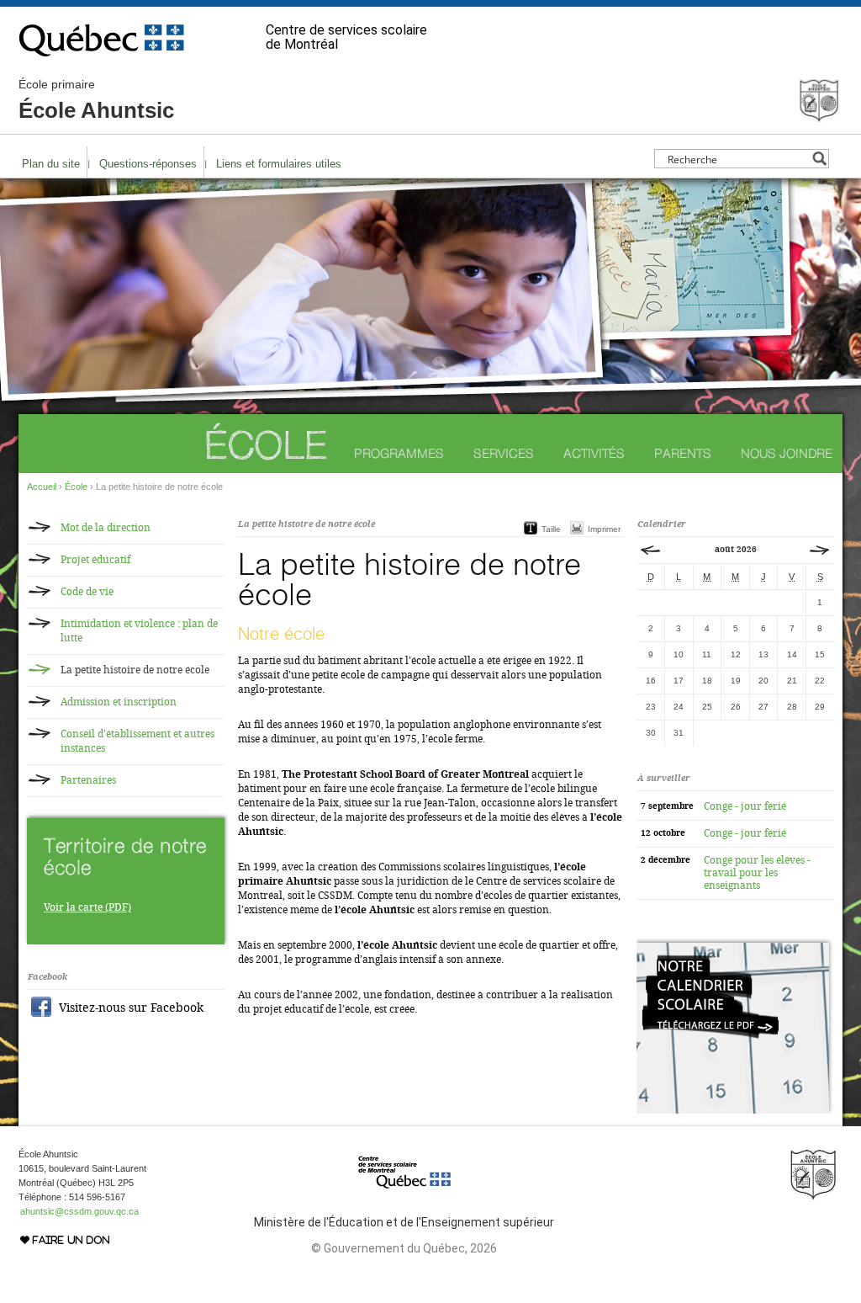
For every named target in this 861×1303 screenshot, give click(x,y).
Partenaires (88, 780)
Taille (551, 529)
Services (503, 453)
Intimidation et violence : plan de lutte (139, 631)
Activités (594, 453)
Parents (682, 453)
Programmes (399, 453)
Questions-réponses (148, 163)
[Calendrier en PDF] (734, 1110)
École (265, 445)
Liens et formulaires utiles (278, 163)
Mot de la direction (106, 528)
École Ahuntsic (96, 100)
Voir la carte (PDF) (87, 907)
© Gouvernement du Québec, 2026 (404, 1248)
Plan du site (51, 163)
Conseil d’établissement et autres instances (137, 741)
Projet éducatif (95, 560)
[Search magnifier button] (819, 159)
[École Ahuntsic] (819, 116)
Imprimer (604, 529)
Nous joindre (786, 453)
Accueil (41, 486)
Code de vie (87, 592)
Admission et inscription (119, 702)
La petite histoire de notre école (135, 670)
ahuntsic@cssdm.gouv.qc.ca (79, 1211)
